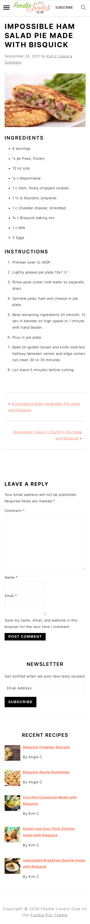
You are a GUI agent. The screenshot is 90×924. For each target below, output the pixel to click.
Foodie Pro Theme (49, 915)
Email (11, 596)
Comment (15, 511)
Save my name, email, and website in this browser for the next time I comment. (41, 623)
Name (11, 577)
